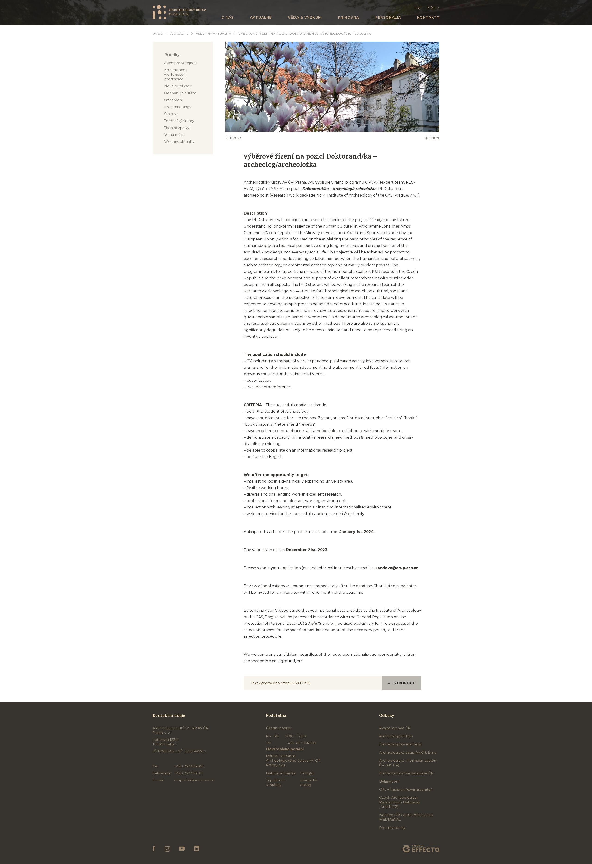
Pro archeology (177, 107)
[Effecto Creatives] (420, 848)
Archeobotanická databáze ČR (406, 773)
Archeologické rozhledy (400, 744)
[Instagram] (167, 849)
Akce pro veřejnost (180, 63)
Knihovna (348, 17)
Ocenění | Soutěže (180, 93)
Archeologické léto (396, 736)
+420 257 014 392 (301, 743)
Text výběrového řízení (271, 683)
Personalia (388, 17)
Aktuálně (261, 17)
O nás (227, 17)
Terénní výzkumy (179, 121)
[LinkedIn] (196, 848)
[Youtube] (182, 849)
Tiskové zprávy (176, 127)
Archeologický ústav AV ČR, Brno (408, 752)
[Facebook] (154, 849)
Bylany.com (389, 781)
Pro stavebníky (392, 827)
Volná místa (174, 134)
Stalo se (171, 114)
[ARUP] (179, 12)
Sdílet (434, 138)
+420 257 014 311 (188, 773)
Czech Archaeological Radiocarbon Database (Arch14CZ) (399, 802)
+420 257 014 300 (189, 766)
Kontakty (428, 17)
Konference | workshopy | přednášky (175, 74)
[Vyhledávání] (417, 7)
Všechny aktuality (213, 33)
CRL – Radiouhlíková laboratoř (405, 789)
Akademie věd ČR (394, 728)
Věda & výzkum (305, 17)
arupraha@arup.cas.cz (193, 780)
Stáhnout (404, 683)
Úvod (158, 33)
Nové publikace (178, 86)
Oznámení (173, 100)
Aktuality (179, 33)
